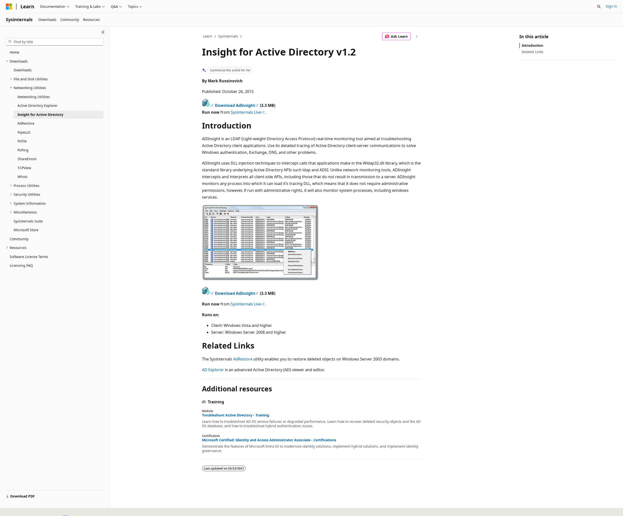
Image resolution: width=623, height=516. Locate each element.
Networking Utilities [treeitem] (34, 96)
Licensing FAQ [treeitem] (21, 265)
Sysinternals (228, 36)
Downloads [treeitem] (23, 70)
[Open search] (599, 6)
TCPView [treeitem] (24, 168)
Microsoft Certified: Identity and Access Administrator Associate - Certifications (269, 440)
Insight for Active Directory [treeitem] (40, 114)
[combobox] (54, 42)
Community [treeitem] (19, 239)
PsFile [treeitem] (22, 141)
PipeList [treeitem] (24, 132)
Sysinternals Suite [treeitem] (28, 221)
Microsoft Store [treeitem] (26, 230)
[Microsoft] (9, 6)
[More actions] (416, 36)
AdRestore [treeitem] (26, 123)
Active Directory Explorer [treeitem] (38, 105)
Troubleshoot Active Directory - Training (235, 415)
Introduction (532, 45)
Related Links (532, 51)
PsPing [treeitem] (23, 150)
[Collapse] (103, 32)
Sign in (611, 6)
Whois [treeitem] (22, 176)
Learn (207, 36)
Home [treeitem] (14, 52)
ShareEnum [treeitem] (27, 159)
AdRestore (242, 359)
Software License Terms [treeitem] (29, 256)
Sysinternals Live (246, 112)
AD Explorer (213, 369)
